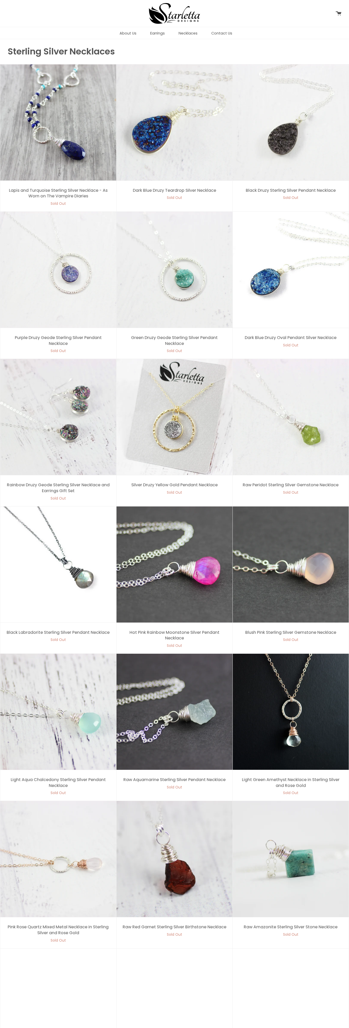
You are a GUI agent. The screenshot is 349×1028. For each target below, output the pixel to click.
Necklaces (188, 33)
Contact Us (221, 33)
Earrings (157, 33)
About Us (128, 33)
